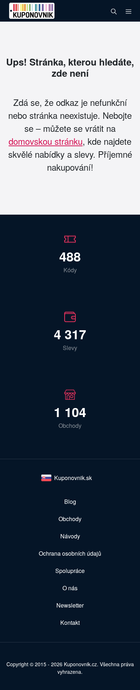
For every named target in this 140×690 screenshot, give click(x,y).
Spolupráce (70, 570)
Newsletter (70, 605)
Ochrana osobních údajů (70, 553)
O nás (70, 588)
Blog (70, 501)
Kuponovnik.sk (73, 478)
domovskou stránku (46, 141)
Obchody (70, 519)
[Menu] (128, 11)
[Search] (114, 11)
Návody (70, 536)
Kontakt (70, 622)
